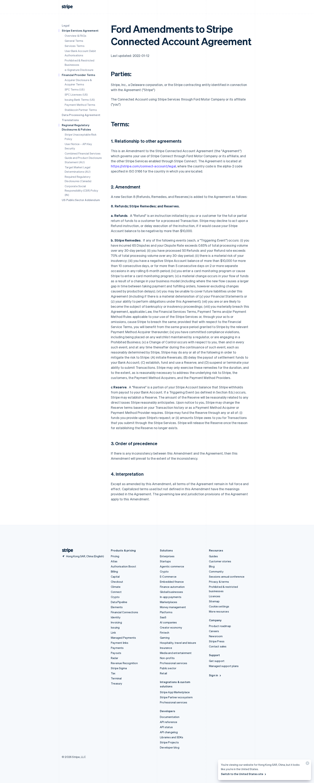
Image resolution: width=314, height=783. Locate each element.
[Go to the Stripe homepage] (66, 550)
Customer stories (220, 561)
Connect (116, 592)
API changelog (169, 732)
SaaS (163, 617)
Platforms (166, 612)
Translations (70, 120)
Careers (214, 631)
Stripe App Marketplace (175, 692)
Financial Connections (124, 612)
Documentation (170, 717)
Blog (212, 566)
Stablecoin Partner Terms (81, 110)
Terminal (116, 678)
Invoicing (116, 622)
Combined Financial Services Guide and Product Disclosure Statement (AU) (83, 158)
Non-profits (167, 658)
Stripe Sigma (119, 668)
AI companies (168, 622)
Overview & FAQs (75, 35)
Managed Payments (123, 637)
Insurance (166, 648)
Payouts (116, 653)
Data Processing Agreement (81, 115)
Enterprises (167, 556)
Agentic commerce (172, 566)
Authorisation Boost (123, 566)
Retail (163, 673)
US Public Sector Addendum (81, 200)
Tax (113, 673)
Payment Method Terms (80, 105)
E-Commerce (168, 576)
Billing (114, 571)
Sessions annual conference (226, 576)
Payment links (119, 643)
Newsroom (216, 636)
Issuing (115, 627)
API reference (168, 722)
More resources (219, 611)
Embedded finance (172, 581)
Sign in (213, 675)
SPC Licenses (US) (76, 94)
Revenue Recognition (124, 663)
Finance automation (172, 587)
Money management (173, 607)
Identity (116, 617)
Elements (117, 607)
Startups (165, 561)
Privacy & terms (219, 581)
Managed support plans (224, 666)
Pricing (115, 556)
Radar (114, 658)
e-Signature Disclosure (79, 70)
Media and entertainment (176, 653)
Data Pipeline (119, 602)
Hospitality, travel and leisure (178, 643)
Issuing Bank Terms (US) (80, 99)
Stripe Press (216, 641)
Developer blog (169, 747)
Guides (213, 556)
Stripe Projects (169, 742)
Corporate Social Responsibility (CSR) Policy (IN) (81, 190)
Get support (216, 661)
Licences (214, 596)
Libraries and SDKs (171, 737)
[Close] (307, 764)
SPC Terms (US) (75, 89)
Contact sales (218, 646)
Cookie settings (219, 606)
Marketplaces (168, 602)
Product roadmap (220, 626)
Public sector (168, 668)
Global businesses (171, 592)
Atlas (114, 561)
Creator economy (171, 627)
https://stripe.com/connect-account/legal (143, 166)
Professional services (173, 663)
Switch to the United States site (242, 774)
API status (166, 727)
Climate (115, 587)
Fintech (164, 632)
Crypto (115, 597)
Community (216, 571)
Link (113, 632)
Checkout (117, 581)
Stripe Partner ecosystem (176, 697)
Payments (117, 648)
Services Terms (74, 46)
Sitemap (214, 601)
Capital (115, 576)
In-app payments (170, 597)
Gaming (165, 637)
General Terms (74, 41)
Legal (65, 25)
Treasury (116, 683)
